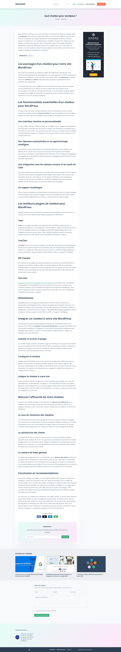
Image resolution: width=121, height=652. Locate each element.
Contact (69, 649)
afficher (30, 55)
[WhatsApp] (55, 516)
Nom (36, 592)
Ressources (101, 4)
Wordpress (63, 19)
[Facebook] (39, 516)
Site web (73, 592)
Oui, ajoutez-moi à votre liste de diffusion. (46, 610)
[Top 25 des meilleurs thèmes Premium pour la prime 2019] (91, 564)
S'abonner (65, 536)
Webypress (20, 4)
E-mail (55, 592)
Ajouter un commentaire (41, 597)
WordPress (80, 4)
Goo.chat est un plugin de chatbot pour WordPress (35, 283)
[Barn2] (93, 54)
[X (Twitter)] (44, 516)
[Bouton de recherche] (67, 4)
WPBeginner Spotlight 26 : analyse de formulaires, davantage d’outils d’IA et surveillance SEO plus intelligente (27, 637)
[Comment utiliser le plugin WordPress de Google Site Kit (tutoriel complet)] (29, 564)
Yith (74, 4)
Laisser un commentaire (42, 615)
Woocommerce (90, 4)
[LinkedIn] (50, 516)
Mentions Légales (61, 649)
